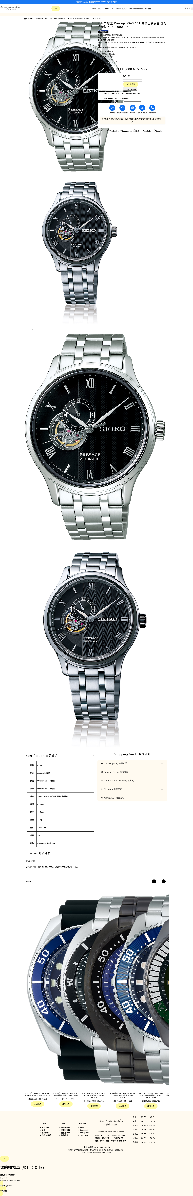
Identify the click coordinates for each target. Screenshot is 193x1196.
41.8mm (40, 804)
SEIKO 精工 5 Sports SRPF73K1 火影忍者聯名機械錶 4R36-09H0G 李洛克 (150, 1095)
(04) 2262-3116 (102, 1135)
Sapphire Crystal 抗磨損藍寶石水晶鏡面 (52, 796)
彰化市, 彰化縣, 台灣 (118, 1141)
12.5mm (40, 812)
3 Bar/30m (41, 828)
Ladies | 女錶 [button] (109, 8)
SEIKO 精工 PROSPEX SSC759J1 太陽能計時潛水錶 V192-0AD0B (37, 1094)
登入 (76, 867)
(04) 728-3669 (118, 1135)
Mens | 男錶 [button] (96, 8)
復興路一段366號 (102, 1138)
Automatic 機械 (43, 773)
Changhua (41, 843)
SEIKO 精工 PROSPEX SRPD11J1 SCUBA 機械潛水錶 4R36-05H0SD (94, 1095)
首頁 (26, 19)
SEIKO (31, 19)
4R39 (39, 765)
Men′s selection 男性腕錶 (118, 98)
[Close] (4, 1159)
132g (39, 820)
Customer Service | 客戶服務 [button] (140, 8)
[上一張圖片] (26, 329)
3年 (38, 835)
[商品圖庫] (77, 174)
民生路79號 (118, 1138)
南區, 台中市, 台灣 (102, 1141)
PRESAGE (39, 19)
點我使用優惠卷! (131, 89)
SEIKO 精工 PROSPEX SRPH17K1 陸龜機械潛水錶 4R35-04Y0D (66, 1094)
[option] (95, 437)
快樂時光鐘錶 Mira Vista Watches (111, 1132)
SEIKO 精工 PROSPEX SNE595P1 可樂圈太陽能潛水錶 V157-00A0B (122, 1095)
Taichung (51, 843)
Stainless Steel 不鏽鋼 (46, 781)
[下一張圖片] (33, 329)
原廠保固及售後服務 (138, 119)
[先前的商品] (154, 881)
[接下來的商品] (164, 881)
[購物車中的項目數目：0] (192, 9)
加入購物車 (130, 84)
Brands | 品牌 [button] (121, 8)
